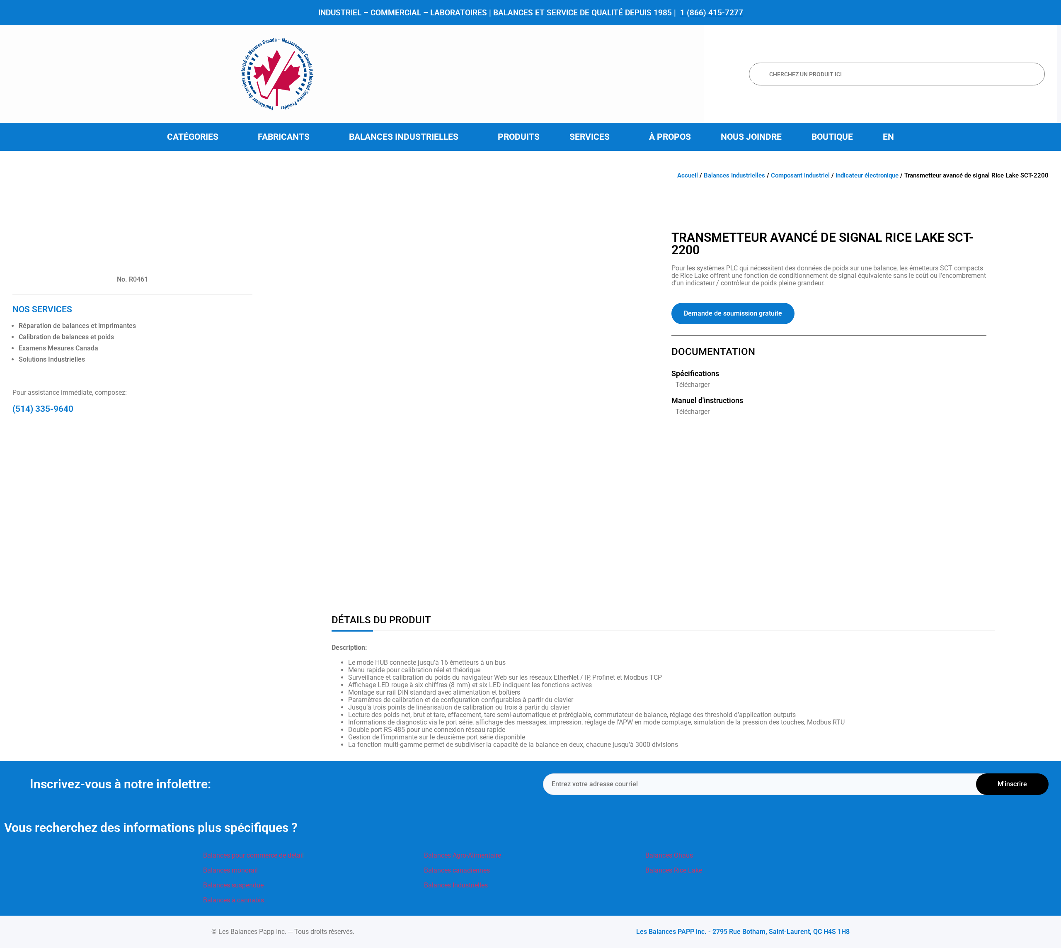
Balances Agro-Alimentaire (462, 855)
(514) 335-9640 (42, 409)
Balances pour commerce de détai (252, 855)
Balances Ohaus (669, 855)
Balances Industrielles (734, 175)
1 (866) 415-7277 (711, 12)
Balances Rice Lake (673, 870)
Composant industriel (800, 175)
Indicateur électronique (867, 175)
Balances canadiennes (457, 870)
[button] (197, 137)
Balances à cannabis (233, 900)
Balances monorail (230, 870)
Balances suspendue (233, 885)
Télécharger (693, 385)
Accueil (687, 175)
